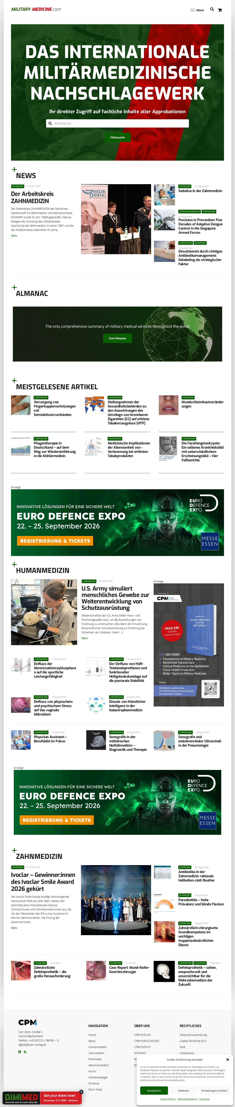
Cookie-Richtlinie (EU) (193, 1041)
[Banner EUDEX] (117, 555)
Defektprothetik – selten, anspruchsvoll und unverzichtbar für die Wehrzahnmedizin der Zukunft (197, 976)
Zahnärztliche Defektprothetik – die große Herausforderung (52, 971)
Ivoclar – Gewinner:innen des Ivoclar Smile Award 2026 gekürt (43, 882)
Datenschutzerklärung (188, 1099)
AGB (182, 1047)
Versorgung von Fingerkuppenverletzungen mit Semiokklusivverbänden (55, 408)
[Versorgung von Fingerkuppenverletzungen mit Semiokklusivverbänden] (20, 405)
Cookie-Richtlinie (168, 1099)
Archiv (92, 1071)
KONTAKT (140, 1053)
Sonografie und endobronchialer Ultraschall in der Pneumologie (199, 741)
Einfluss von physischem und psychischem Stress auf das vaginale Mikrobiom (53, 708)
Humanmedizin (97, 1047)
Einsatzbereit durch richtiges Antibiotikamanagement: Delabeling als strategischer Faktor (200, 257)
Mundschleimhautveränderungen (202, 404)
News (91, 1041)
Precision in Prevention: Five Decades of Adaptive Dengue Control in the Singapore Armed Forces (200, 226)
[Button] (220, 10)
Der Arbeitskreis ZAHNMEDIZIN (32, 197)
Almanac (93, 1083)
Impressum (204, 1099)
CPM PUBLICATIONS (146, 1041)
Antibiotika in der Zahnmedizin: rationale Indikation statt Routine (196, 876)
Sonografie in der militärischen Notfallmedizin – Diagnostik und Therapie (128, 743)
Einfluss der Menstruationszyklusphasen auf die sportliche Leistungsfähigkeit (55, 670)
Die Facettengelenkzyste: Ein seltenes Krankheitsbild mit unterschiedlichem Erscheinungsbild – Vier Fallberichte (203, 451)
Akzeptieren (154, 1090)
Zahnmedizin (96, 1053)
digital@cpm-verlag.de (32, 1044)
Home (92, 1035)
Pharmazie (94, 1059)
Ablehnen (183, 1090)
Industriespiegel (98, 1077)
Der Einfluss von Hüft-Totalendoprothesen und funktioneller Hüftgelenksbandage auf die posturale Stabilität (128, 672)
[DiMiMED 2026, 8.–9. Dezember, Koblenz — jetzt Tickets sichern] (17, 1098)
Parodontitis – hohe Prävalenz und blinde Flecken (201, 902)
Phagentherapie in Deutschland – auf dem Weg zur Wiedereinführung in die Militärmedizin (55, 449)
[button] (227, 1059)
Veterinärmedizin (98, 1065)
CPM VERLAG (142, 1035)
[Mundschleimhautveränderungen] (168, 405)
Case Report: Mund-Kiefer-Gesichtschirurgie (129, 969)
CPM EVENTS (142, 1047)
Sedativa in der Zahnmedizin (200, 191)
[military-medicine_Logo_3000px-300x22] (36, 9)
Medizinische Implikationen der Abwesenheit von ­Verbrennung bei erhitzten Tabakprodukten (129, 449)
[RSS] (25, 1051)
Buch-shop (95, 1089)
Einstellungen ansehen (214, 1090)
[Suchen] (50, 123)
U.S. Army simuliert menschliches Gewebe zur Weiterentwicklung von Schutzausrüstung (115, 598)
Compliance (187, 1053)
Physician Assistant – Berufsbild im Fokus (50, 739)
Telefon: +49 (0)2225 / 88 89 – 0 (38, 1040)
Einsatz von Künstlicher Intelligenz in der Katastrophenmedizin (127, 705)
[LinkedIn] (19, 1051)
